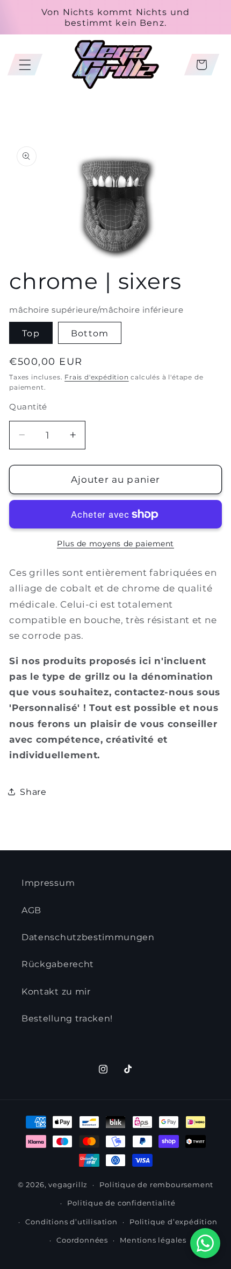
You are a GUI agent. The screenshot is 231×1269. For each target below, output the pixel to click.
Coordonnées (82, 1240)
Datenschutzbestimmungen (88, 937)
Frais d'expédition (96, 377)
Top (30, 333)
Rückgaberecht (57, 963)
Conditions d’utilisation (71, 1222)
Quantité (28, 407)
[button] (25, 65)
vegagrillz (68, 1185)
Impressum (48, 882)
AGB (31, 910)
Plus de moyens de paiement (115, 543)
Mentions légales (153, 1240)
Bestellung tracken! (67, 1018)
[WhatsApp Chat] (205, 1243)
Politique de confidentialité (121, 1203)
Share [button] (33, 791)
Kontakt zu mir (56, 991)
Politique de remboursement (156, 1185)
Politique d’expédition (173, 1222)
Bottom (90, 333)
